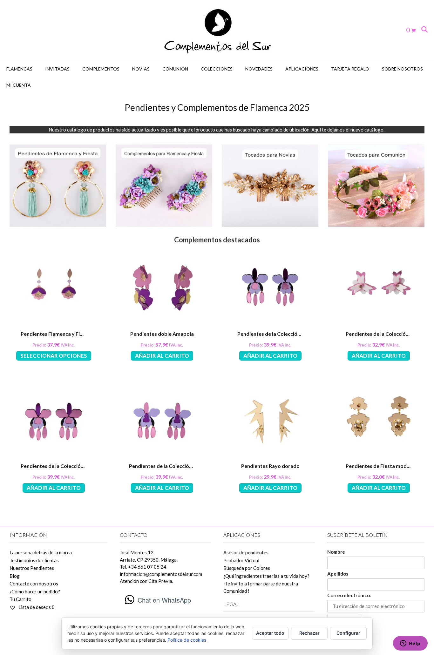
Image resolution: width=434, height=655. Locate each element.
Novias (141, 68)
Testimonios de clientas (34, 560)
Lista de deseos (36, 607)
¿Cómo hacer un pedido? (35, 591)
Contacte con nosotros (34, 583)
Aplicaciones (301, 68)
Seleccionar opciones (53, 355)
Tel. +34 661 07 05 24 (143, 567)
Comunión (175, 68)
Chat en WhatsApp (164, 599)
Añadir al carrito (162, 355)
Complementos (100, 68)
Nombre (336, 552)
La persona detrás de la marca (41, 552)
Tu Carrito (20, 599)
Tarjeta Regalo (350, 68)
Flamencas (19, 68)
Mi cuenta (18, 85)
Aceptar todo (270, 633)
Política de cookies (186, 640)
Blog (15, 576)
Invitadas (57, 68)
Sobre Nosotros (402, 68)
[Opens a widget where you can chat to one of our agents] (410, 644)
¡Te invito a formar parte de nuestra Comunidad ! (260, 587)
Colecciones (217, 68)
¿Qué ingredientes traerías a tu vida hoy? (266, 576)
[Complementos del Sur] (217, 30)
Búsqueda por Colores (246, 568)
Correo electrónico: (349, 595)
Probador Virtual (241, 560)
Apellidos (337, 574)
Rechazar (309, 633)
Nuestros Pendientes (32, 568)
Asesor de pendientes (245, 552)
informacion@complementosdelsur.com (161, 574)
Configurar (348, 633)
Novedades (259, 68)
